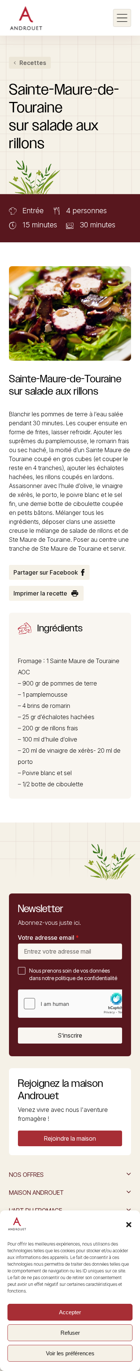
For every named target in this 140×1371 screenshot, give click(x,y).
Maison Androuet (36, 1192)
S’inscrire (70, 1035)
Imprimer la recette (40, 593)
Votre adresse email (48, 938)
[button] (129, 1224)
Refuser (70, 1333)
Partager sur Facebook (45, 572)
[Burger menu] (122, 18)
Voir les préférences (70, 1353)
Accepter (70, 1312)
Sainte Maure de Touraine (84, 661)
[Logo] (26, 17)
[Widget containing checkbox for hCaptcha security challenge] (74, 1003)
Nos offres (26, 1174)
